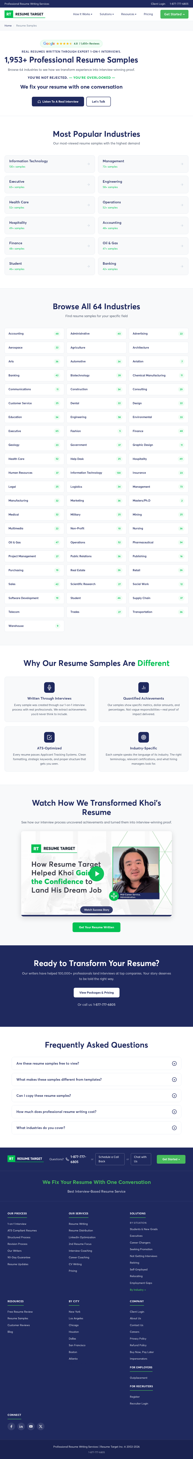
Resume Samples (18, 1318)
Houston (74, 1331)
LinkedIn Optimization (82, 1237)
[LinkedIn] (21, 1426)
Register (135, 1396)
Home (8, 25)
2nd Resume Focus (80, 1244)
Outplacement (138, 1377)
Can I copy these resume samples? (43, 1095)
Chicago (74, 1325)
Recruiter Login (139, 1403)
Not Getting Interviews (143, 1256)
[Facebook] (11, 1426)
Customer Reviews (19, 1325)
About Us (135, 1318)
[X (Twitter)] (40, 1426)
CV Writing (75, 1264)
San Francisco (77, 1345)
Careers (134, 1331)
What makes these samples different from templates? (59, 1079)
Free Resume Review (20, 1311)
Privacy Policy (138, 1338)
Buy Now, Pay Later (142, 1352)
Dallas (72, 1338)
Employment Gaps (141, 1283)
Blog (10, 1331)
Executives (136, 1235)
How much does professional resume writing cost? (56, 1111)
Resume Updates (18, 1264)
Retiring (134, 1262)
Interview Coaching (80, 1250)
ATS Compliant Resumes (22, 1230)
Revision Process (17, 1244)
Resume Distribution (81, 1230)
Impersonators (138, 1358)
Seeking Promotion (141, 1249)
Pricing (148, 14)
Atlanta (73, 1358)
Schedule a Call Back (109, 1159)
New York (74, 1311)
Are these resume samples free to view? (47, 1063)
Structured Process (19, 1237)
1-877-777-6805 (179, 3)
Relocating (136, 1276)
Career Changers (140, 1242)
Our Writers (14, 1250)
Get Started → (174, 14)
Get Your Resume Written (96, 927)
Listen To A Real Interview (60, 101)
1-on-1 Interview (17, 1224)
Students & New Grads (144, 1229)
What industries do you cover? (40, 1128)
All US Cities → (79, 1363)
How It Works (82, 14)
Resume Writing (78, 1224)
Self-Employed (139, 1269)
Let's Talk (98, 101)
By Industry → (138, 1289)
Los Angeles (76, 1318)
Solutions (107, 14)
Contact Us (136, 1325)
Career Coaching (79, 1257)
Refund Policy (138, 1345)
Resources (128, 14)
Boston (73, 1352)
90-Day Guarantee (19, 1257)
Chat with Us (140, 1159)
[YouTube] (31, 1426)
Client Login (158, 3)
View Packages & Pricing (96, 992)
